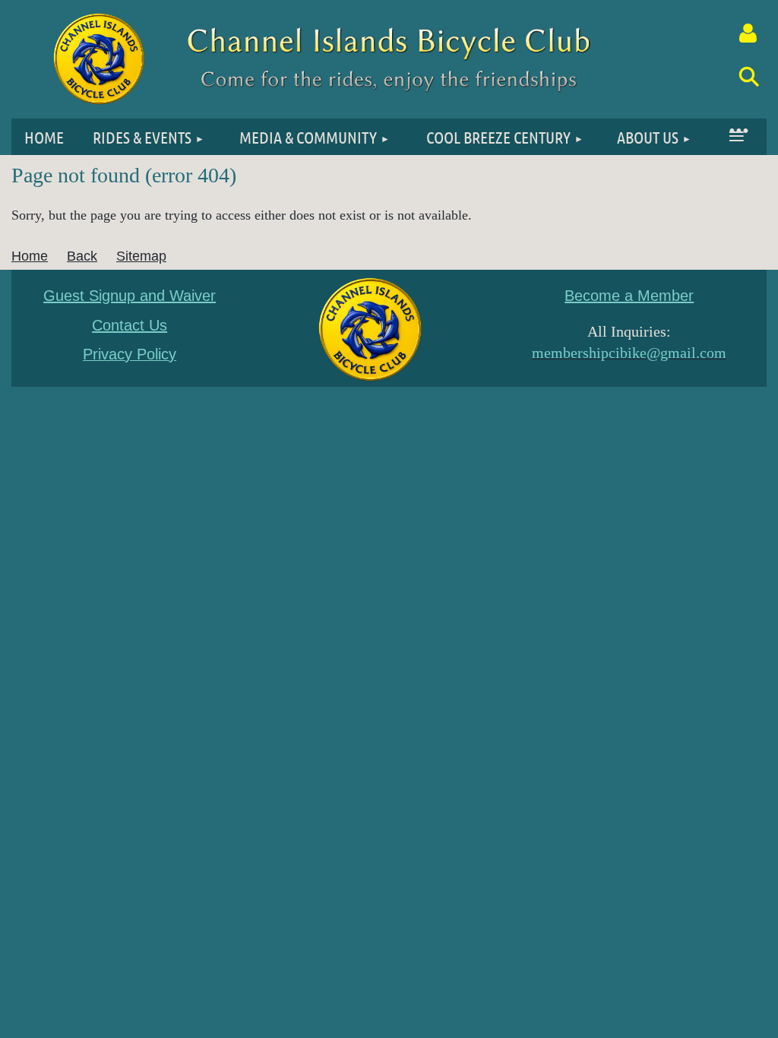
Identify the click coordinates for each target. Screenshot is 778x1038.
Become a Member (629, 295)
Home (29, 256)
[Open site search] (748, 76)
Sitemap (141, 256)
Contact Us (129, 325)
